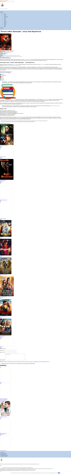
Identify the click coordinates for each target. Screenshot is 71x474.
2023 (7, 53)
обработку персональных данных (27, 361)
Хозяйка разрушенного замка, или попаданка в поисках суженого (3, 399)
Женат (1, 382)
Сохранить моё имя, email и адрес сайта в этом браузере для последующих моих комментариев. (18, 363)
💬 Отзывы (8, 58)
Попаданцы (5, 17)
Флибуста (2, 7)
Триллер (5, 21)
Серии (1, 28)
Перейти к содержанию (4, 0)
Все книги (2, 11)
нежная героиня (19, 56)
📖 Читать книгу (3, 58)
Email (1, 352)
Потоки (4, 54)
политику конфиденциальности (43, 361)
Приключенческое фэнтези (15, 55)
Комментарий (2, 359)
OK (58, 472)
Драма (5, 15)
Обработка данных (4, 456)
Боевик (5, 13)
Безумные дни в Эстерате (2, 336)
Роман (5, 19)
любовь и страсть (5, 56)
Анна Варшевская (6, 52)
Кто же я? (1, 346)
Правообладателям (4, 455)
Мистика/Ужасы (6, 16)
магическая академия (12, 56)
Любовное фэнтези (6, 55)
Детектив (5, 14)
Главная (2, 452)
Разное (5, 26)
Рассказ (5, 20)
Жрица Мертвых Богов (3, 274)
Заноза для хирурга (3, 218)
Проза (5, 18)
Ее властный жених (3, 450)
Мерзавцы (1, 237)
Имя (1, 350)
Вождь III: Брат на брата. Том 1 (3, 181)
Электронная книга (9, 51)
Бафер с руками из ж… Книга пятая (3, 434)
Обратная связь (3, 453)
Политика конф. (3, 454)
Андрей (1, 256)
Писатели (2, 27)
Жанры (2, 12)
